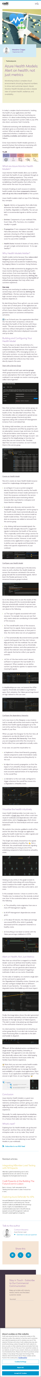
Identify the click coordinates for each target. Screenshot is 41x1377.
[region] (20, 1352)
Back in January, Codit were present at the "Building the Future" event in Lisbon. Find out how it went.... (16, 1189)
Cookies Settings (20, 1361)
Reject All (20, 1367)
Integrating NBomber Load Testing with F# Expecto (18, 1166)
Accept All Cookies (20, 1373)
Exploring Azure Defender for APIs (18, 1196)
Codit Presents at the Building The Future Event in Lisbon (18, 1182)
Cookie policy (22, 1357)
